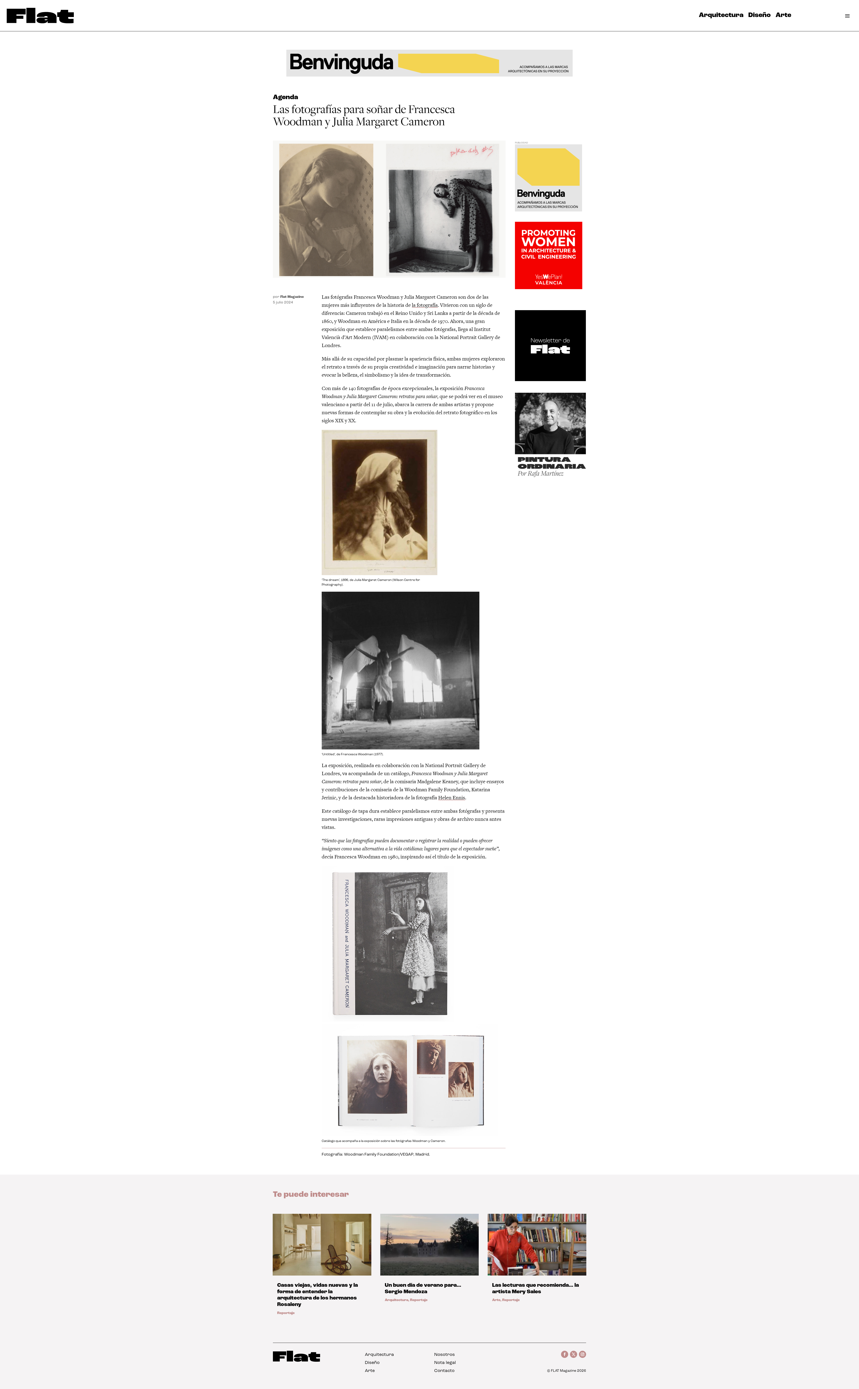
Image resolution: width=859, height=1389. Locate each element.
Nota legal (445, 1363)
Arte (783, 16)
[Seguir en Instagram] (582, 1354)
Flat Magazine (292, 297)
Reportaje (286, 1313)
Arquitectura (721, 16)
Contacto (444, 1371)
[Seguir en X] (573, 1354)
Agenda (285, 97)
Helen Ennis (451, 797)
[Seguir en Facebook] (564, 1354)
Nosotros (444, 1355)
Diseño (759, 16)
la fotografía (425, 305)
